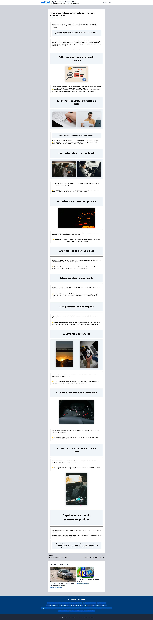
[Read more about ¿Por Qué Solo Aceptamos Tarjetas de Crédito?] (85, 572)
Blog (110, 2)
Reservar (105, 2)
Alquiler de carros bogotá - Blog (63, 2)
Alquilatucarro (90, 617)
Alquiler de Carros (53, 587)
